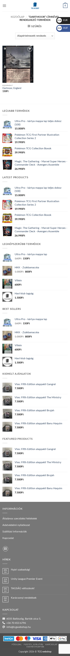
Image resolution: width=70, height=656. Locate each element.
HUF (62, 28)
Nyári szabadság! (20, 569)
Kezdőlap (17, 17)
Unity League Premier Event (26, 579)
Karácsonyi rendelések (23, 597)
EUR (62, 20)
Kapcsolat (51, 644)
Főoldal (16, 644)
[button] (4, 6)
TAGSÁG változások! (23, 588)
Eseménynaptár (35, 647)
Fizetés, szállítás (33, 644)
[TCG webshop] (35, 5)
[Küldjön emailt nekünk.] (5, 548)
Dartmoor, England (11, 88)
